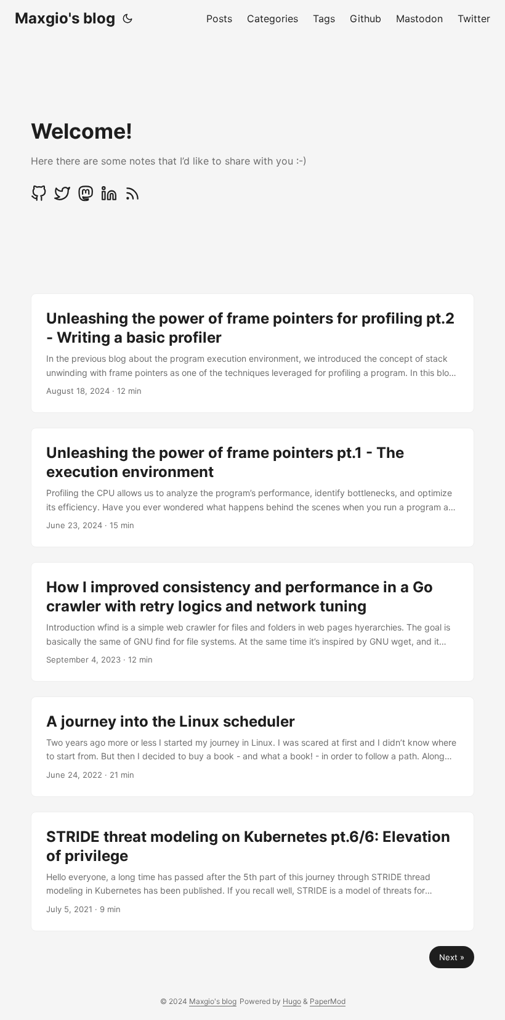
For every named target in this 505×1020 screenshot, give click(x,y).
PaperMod (327, 1001)
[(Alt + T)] (127, 18)
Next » (451, 957)
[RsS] (132, 198)
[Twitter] (62, 198)
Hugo (292, 1001)
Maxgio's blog (65, 18)
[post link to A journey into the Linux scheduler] (252, 746)
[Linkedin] (109, 198)
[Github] (39, 198)
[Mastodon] (86, 198)
